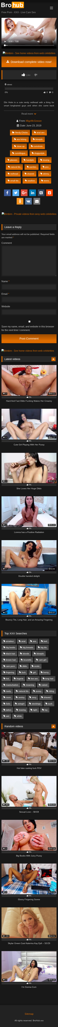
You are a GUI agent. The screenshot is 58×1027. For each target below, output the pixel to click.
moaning (30, 685)
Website (5, 306)
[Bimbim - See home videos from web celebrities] (29, 53)
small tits (14, 180)
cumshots (38, 146)
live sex (34, 678)
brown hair (11, 660)
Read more (27, 114)
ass (34, 641)
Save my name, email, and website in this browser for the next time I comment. (27, 328)
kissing (46, 160)
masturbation (12, 685)
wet (7, 716)
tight (35, 710)
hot (7, 678)
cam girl (42, 660)
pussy (38, 691)
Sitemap (29, 1014)
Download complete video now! (31, 61)
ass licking (21, 139)
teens (46, 180)
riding (51, 691)
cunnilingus (20, 153)
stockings (36, 703)
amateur (10, 641)
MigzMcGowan (34, 121)
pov (47, 167)
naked (44, 685)
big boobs (10, 647)
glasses (13, 160)
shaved (30, 173)
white (19, 716)
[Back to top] (49, 1018)
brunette (27, 660)
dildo (24, 666)
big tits (44, 647)
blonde (26, 653)
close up (21, 146)
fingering (10, 672)
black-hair (10, 653)
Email (5, 294)
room (8, 697)
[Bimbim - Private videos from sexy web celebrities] (29, 214)
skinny (46, 173)
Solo (8, 703)
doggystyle (39, 153)
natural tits (15, 167)
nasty (8, 691)
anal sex (40, 132)
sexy (34, 697)
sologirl (21, 703)
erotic (37, 666)
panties (32, 167)
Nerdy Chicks (21, 132)
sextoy (21, 697)
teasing (22, 710)
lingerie (20, 678)
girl (34, 672)
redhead (14, 173)
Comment (6, 243)
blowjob (39, 139)
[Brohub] (23, 5)
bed (45, 641)
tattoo (8, 710)
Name (5, 281)
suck (50, 703)
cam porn (10, 666)
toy (46, 710)
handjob (30, 160)
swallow (31, 180)
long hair (49, 678)
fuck (24, 672)
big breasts (28, 647)
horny (46, 672)
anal (23, 641)
